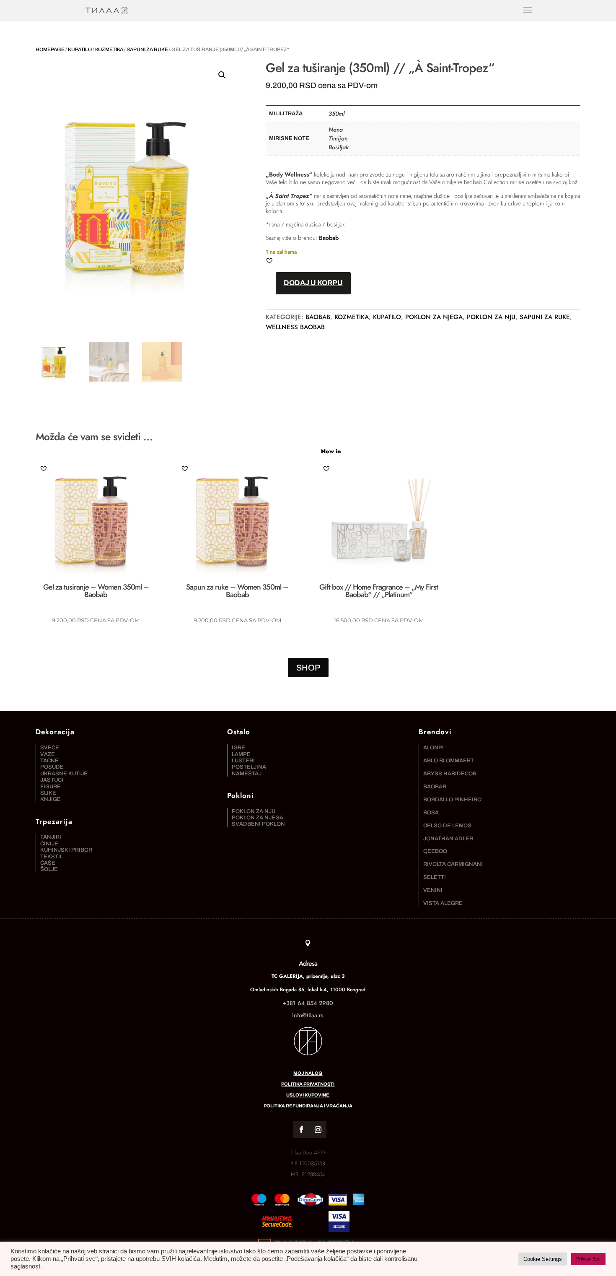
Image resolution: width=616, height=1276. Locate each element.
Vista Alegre (443, 903)
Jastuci (51, 780)
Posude (52, 767)
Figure (50, 787)
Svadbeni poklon (258, 824)
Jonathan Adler (448, 839)
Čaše (47, 863)
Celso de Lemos (447, 826)
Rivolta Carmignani (453, 864)
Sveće (49, 748)
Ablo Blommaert (448, 761)
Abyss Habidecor (449, 774)
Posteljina (249, 767)
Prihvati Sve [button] (588, 1258)
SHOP (308, 667)
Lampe (241, 754)
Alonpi (433, 748)
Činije (49, 844)
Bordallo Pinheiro (452, 800)
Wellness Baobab (295, 327)
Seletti (434, 877)
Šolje (49, 869)
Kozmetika (109, 49)
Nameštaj (246, 774)
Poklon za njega (434, 317)
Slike (48, 793)
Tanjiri (50, 837)
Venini (433, 890)
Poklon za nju (491, 317)
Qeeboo (435, 851)
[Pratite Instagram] (318, 1129)
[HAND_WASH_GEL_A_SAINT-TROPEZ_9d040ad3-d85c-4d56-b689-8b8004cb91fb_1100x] (277, 1230)
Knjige (50, 799)
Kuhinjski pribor (66, 850)
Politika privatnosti (307, 1083)
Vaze (47, 754)
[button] (222, 75)
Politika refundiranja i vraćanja (308, 1105)
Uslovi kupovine (307, 1094)
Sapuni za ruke (147, 49)
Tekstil (51, 857)
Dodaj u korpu (313, 283)
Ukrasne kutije (64, 774)
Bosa (431, 813)
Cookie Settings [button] (542, 1259)
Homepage (50, 49)
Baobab (329, 238)
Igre (238, 748)
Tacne (49, 761)
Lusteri (243, 761)
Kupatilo (80, 49)
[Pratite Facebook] (301, 1129)
